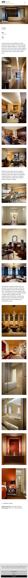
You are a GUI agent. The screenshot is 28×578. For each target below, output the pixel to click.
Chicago (3, 29)
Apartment (4, 34)
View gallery (3, 6)
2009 (3, 38)
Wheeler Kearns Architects (8, 3)
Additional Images (8, 503)
